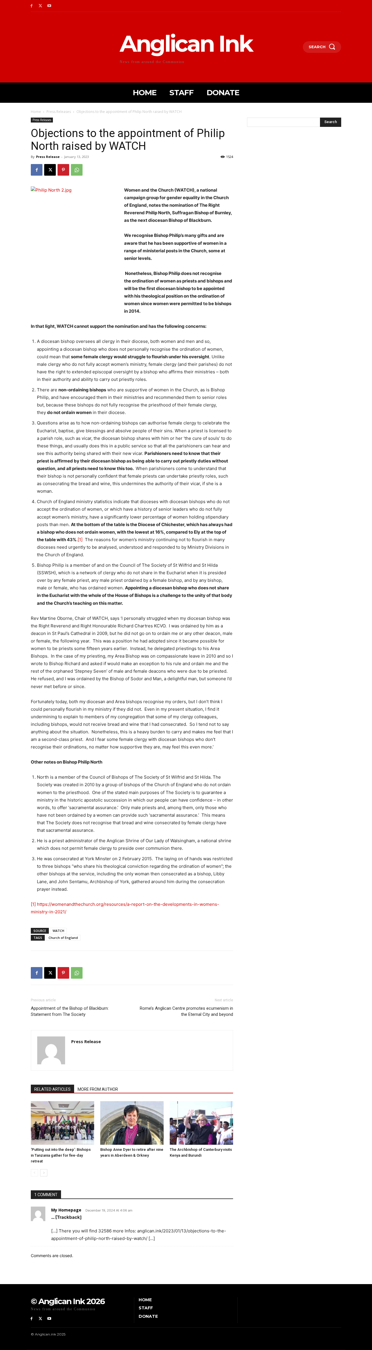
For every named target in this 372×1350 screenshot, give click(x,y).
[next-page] (43, 1172)
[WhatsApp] (77, 170)
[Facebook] (31, 6)
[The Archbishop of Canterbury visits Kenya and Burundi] (201, 1123)
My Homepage (66, 1210)
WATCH (58, 930)
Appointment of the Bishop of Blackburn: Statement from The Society (70, 1011)
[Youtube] (49, 6)
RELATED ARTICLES (52, 1089)
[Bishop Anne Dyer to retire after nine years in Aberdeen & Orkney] (132, 1123)
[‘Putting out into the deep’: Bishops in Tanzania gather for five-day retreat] (62, 1123)
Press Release (48, 156)
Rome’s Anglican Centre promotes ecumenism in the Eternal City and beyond (186, 1011)
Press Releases (58, 111)
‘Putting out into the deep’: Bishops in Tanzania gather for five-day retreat (61, 1155)
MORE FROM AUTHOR (98, 1089)
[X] (40, 6)
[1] (80, 539)
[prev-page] (34, 1172)
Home (36, 111)
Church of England (63, 937)
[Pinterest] (63, 170)
